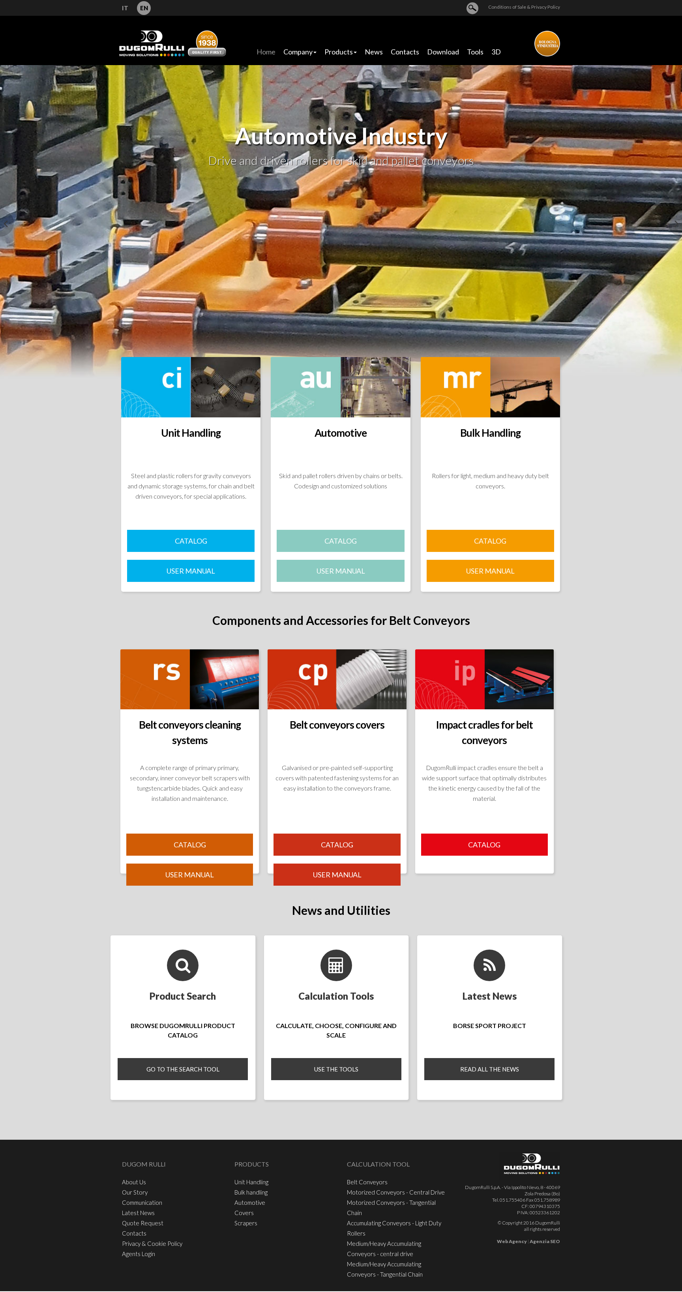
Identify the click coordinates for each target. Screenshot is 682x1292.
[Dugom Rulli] (172, 42)
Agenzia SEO (545, 1241)
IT (125, 7)
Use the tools (336, 1069)
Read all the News (489, 1069)
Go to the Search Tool (182, 1069)
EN (144, 7)
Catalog (484, 844)
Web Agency (512, 1241)
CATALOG (191, 541)
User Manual (191, 571)
